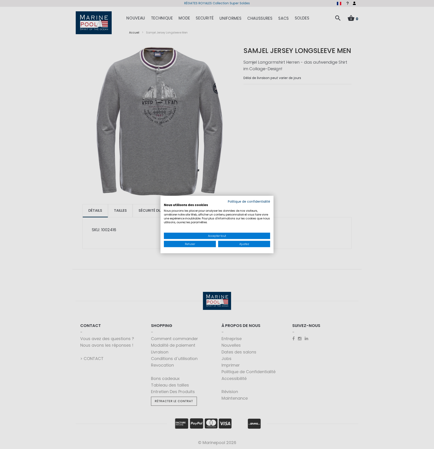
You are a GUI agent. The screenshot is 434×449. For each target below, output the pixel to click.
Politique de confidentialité (249, 201)
